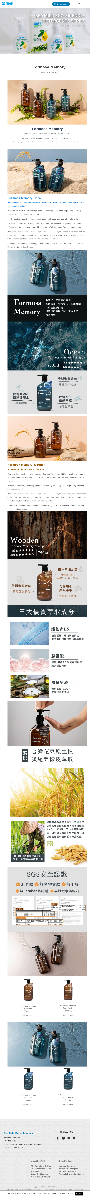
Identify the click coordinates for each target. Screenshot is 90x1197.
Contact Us (66, 1132)
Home (43, 72)
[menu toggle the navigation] (84, 4)
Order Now (28, 1016)
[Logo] (7, 4)
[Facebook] (58, 1139)
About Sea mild (52, 72)
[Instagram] (63, 1139)
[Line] (69, 1139)
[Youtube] (74, 1139)
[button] (79, 2)
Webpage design (76, 1189)
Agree (78, 1194)
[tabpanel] (45, 31)
